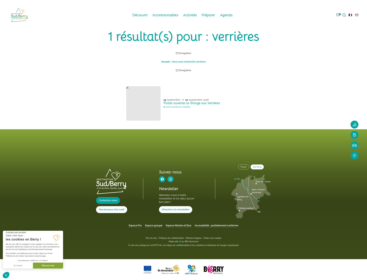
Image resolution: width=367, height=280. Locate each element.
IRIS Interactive (191, 241)
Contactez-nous (108, 200)
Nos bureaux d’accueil (111, 209)
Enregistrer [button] (184, 53)
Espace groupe (153, 225)
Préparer (208, 15)
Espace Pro (135, 225)
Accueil (165, 61)
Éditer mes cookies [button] (212, 238)
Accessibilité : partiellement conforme (216, 225)
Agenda (226, 15)
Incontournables (165, 15)
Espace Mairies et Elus (178, 225)
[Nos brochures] (354, 135)
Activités (190, 15)
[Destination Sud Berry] (19, 15)
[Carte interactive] (354, 124)
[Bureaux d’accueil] (354, 155)
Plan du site (151, 238)
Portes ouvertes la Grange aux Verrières (191, 103)
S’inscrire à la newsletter (175, 209)
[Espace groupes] (354, 145)
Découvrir (140, 15)
